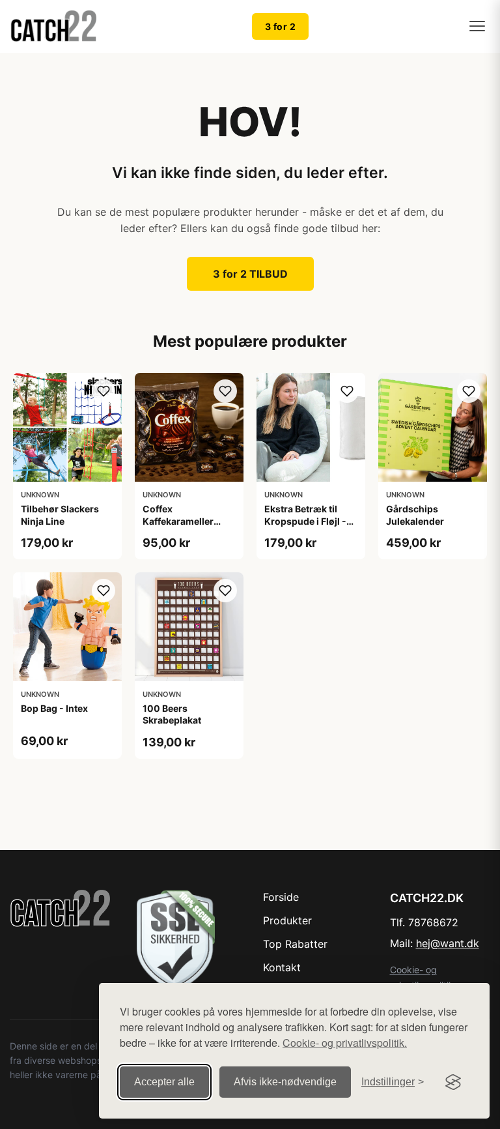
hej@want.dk (447, 943)
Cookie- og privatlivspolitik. (345, 1042)
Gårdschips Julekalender (415, 514)
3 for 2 (280, 26)
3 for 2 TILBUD (250, 273)
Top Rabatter (295, 943)
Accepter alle (164, 1081)
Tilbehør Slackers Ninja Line (60, 514)
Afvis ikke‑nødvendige (285, 1081)
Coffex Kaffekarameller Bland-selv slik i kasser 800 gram (181, 526)
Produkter (287, 920)
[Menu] (477, 26)
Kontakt (282, 967)
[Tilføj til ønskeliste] (103, 391)
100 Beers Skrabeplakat (172, 714)
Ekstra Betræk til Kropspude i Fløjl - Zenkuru (305, 520)
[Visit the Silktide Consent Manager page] (453, 1082)
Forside (281, 896)
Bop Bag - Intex (54, 708)
